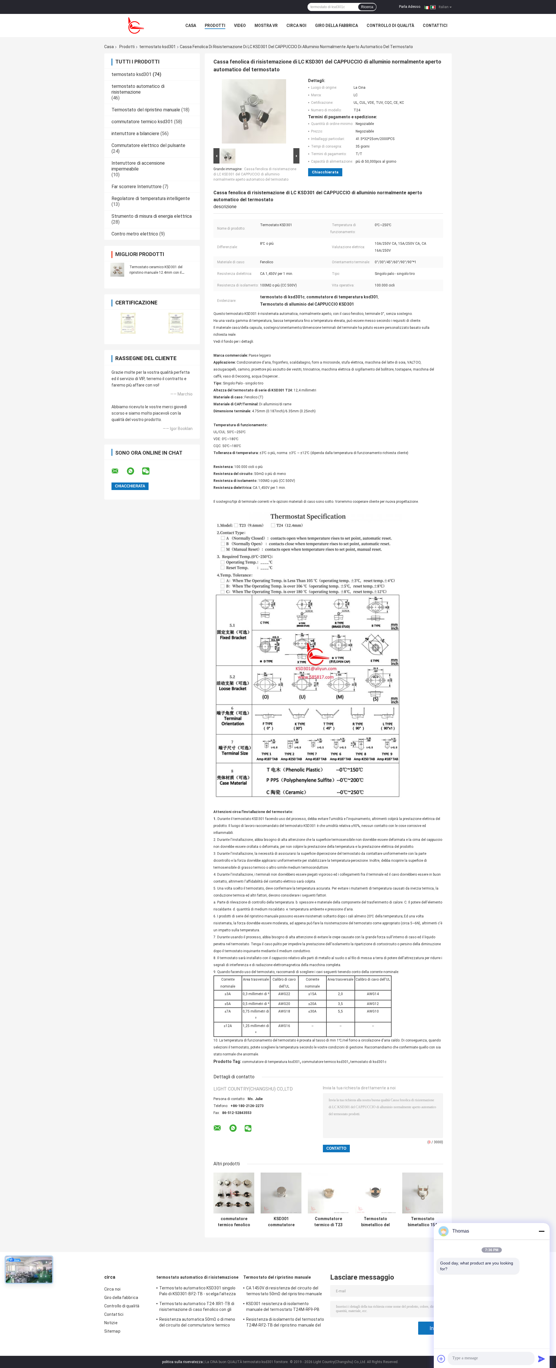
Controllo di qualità (390, 25)
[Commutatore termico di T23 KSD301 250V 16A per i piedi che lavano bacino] (328, 1193)
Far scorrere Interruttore (136, 186)
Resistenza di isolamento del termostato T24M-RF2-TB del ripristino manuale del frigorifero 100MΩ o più (285, 1323)
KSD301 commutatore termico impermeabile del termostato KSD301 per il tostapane (281, 1221)
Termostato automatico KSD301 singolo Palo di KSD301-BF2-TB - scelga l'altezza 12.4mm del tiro (197, 1292)
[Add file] (441, 1358)
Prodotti (215, 25)
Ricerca (367, 7)
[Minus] (541, 1231)
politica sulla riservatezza (182, 1362)
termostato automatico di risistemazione (137, 89)
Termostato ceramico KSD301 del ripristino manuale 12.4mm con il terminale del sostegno (155, 272)
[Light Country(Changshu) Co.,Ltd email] (118, 471)
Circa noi (296, 25)
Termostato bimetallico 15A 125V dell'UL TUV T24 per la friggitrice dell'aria (422, 1221)
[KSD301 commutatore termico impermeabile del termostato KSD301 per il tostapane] (281, 1193)
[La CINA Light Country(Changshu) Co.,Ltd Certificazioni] (128, 323)
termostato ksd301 (157, 46)
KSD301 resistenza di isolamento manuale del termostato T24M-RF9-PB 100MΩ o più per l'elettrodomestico (282, 1307)
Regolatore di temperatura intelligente (150, 198)
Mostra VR (266, 25)
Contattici (435, 25)
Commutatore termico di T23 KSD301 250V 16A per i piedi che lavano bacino (328, 1221)
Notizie (111, 1322)
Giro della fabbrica (336, 25)
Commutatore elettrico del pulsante (148, 145)
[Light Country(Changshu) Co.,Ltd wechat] (149, 471)
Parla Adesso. (410, 7)
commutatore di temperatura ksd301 (271, 1062)
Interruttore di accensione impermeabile (138, 166)
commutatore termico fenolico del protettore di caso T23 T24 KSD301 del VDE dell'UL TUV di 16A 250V (234, 1221)
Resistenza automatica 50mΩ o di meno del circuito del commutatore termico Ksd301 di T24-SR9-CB (197, 1323)
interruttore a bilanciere (135, 133)
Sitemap (112, 1331)
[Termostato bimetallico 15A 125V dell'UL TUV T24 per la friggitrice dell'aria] (422, 1193)
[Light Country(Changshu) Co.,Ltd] (136, 25)
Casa (190, 25)
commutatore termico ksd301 (142, 121)
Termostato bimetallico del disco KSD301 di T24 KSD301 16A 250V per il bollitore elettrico (375, 1221)
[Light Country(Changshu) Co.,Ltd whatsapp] (134, 471)
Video (240, 25)
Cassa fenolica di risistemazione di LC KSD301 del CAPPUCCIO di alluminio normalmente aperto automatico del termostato (254, 174)
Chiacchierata (325, 172)
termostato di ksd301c (368, 1062)
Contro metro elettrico (134, 234)
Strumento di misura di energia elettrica (151, 216)
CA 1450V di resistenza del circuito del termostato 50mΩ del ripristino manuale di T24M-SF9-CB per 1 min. (284, 1292)
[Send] (541, 1358)
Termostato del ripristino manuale (145, 110)
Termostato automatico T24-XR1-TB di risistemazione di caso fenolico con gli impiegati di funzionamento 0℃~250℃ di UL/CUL (197, 1307)
